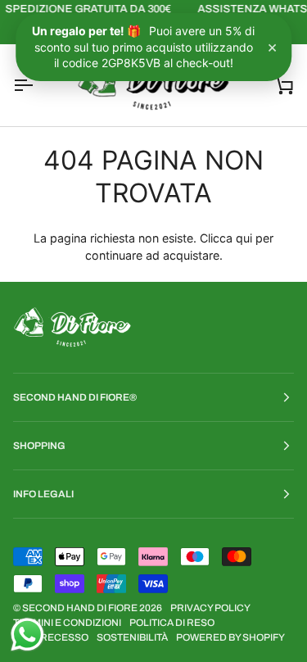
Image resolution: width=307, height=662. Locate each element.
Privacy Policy (210, 608)
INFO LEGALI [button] (43, 494)
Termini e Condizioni (67, 622)
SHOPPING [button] (39, 445)
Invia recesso (50, 637)
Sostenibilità (132, 637)
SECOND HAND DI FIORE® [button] (75, 397)
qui (244, 238)
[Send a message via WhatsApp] (27, 634)
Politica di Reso (171, 622)
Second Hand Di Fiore (80, 608)
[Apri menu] (37, 85)
